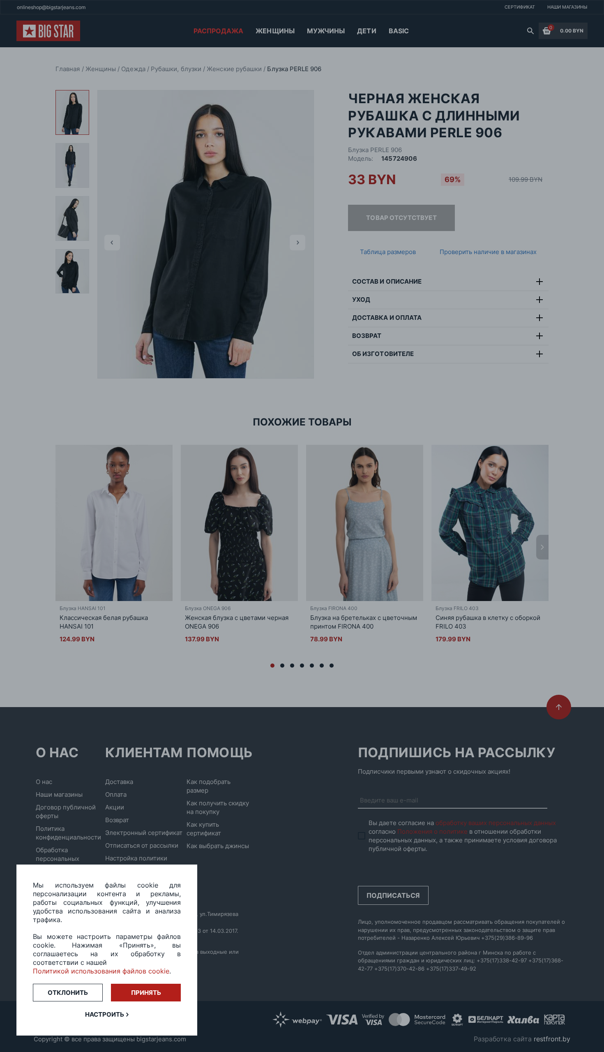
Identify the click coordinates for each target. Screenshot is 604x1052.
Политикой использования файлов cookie (101, 971)
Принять (146, 993)
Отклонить (68, 993)
